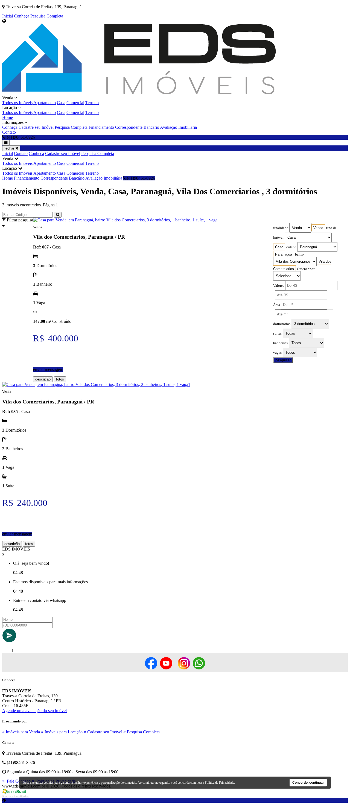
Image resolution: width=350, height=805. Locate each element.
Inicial (7, 16)
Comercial (75, 102)
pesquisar (283, 360)
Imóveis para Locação (63, 732)
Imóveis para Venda (22, 732)
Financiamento (101, 127)
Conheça (21, 16)
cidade (291, 247)
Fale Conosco (18, 781)
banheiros (280, 343)
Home (7, 117)
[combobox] (318, 227)
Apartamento (44, 102)
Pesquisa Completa (46, 16)
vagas (277, 353)
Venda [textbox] (318, 228)
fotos (60, 379)
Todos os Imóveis (17, 102)
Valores (278, 286)
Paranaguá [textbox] (283, 254)
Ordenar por (305, 269)
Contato (9, 132)
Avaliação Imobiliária (178, 127)
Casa (61, 102)
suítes (277, 333)
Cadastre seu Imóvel (36, 127)
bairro (299, 254)
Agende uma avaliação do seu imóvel (34, 710)
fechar (9, 148)
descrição (43, 379)
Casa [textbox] (279, 247)
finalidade (280, 228)
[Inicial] (139, 92)
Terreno (92, 102)
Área (276, 305)
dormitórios (281, 324)
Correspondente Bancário (137, 127)
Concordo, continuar (308, 782)
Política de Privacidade (219, 782)
